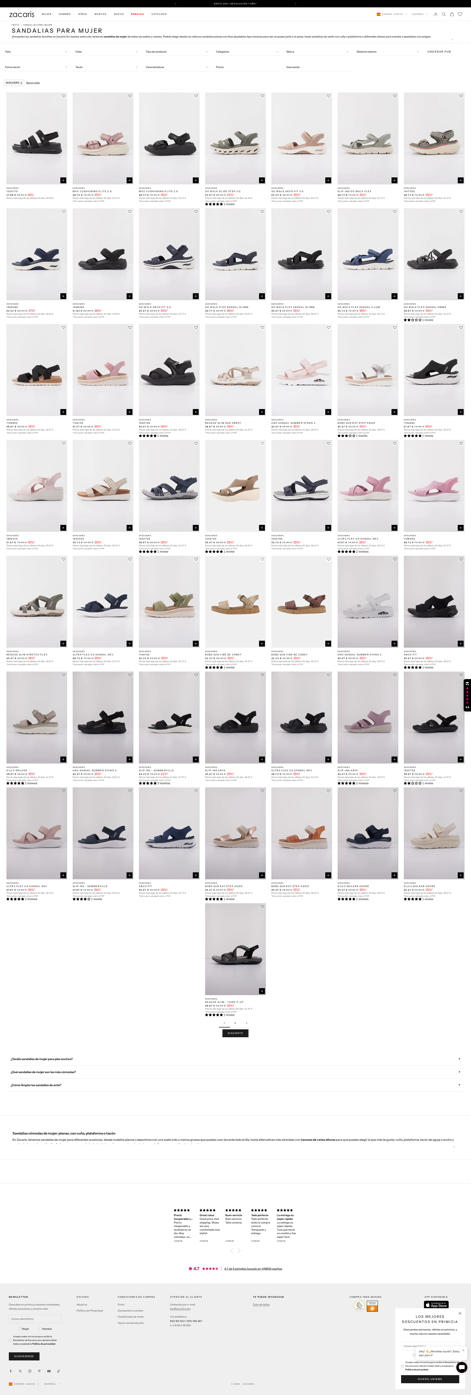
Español (418, 14)
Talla (8, 51)
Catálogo (159, 14)
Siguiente (235, 1033)
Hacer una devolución (131, 1323)
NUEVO (119, 14)
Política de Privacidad (90, 1310)
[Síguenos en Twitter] (20, 1371)
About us (82, 1304)
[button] (214, 204)
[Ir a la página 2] (246, 1023)
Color (78, 51)
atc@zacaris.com (180, 1308)
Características (155, 67)
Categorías (222, 51)
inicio (16, 25)
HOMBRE (65, 14)
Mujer (25, 1328)
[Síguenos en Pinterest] (39, 1371)
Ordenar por (439, 51)
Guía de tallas (261, 1304)
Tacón (79, 67)
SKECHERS (12, 188)
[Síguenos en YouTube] (49, 1371)
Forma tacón (12, 67)
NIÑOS (82, 14)
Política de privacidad (416, 1369)
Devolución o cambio (130, 1310)
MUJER (47, 14)
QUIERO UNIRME (430, 1379)
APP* (270, 3)
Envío (121, 1304)
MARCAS (101, 14)
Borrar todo (33, 82)
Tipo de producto (156, 51)
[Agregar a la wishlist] (262, 443)
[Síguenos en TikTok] (58, 1371)
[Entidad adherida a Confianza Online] (366, 1306)
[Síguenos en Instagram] (30, 1371)
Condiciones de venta (131, 1316)
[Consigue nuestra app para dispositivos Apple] (436, 1305)
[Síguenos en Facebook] (11, 1371)
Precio (220, 67)
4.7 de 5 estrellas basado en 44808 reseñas (253, 1269)
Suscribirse (24, 1356)
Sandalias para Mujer (37, 25)
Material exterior (367, 51)
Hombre (47, 1328)
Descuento (293, 67)
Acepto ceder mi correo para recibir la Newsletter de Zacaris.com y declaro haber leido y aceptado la (432, 1366)
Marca (290, 51)
